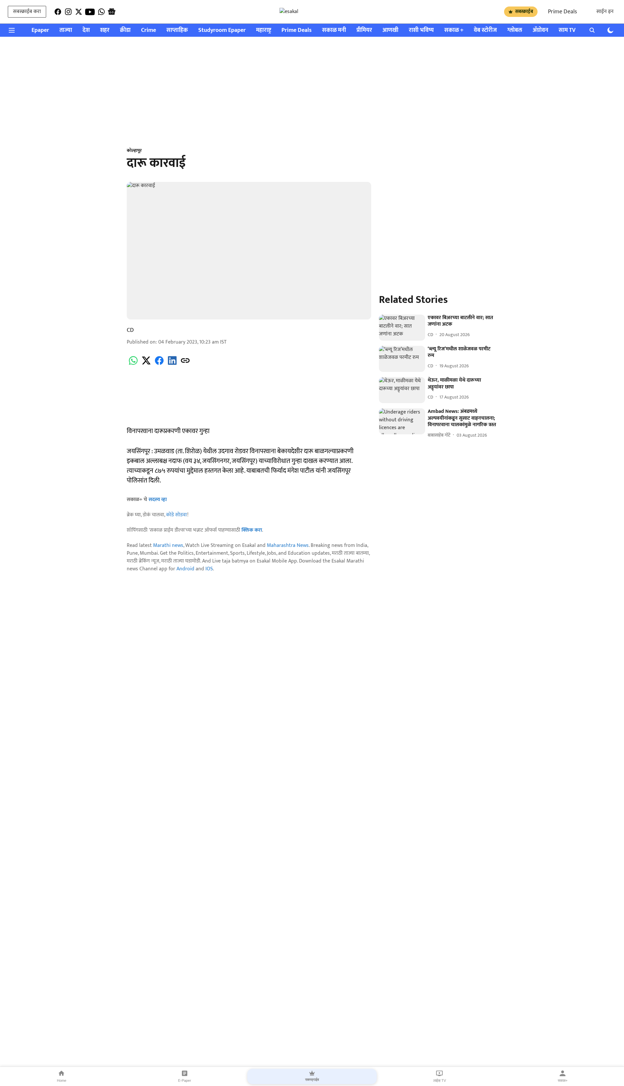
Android (185, 568)
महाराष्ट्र (263, 30)
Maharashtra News (288, 545)
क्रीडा (125, 30)
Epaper (40, 30)
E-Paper (184, 1080)
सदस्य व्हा (158, 499)
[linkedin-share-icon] (172, 364)
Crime (148, 30)
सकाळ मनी (334, 30)
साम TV (567, 30)
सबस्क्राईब (524, 11)
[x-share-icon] (146, 364)
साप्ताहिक (177, 30)
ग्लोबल (514, 30)
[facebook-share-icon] (159, 364)
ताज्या (65, 30)
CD (130, 330)
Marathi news (168, 545)
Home (61, 1080)
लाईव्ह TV (439, 1080)
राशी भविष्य (421, 30)
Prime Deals (562, 12)
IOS (209, 568)
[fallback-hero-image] (402, 328)
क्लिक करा (251, 530)
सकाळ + (453, 30)
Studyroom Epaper (222, 30)
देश (86, 30)
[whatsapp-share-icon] (133, 364)
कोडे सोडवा (176, 514)
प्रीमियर (364, 30)
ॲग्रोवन (540, 30)
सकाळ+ (562, 1080)
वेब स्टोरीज (485, 30)
